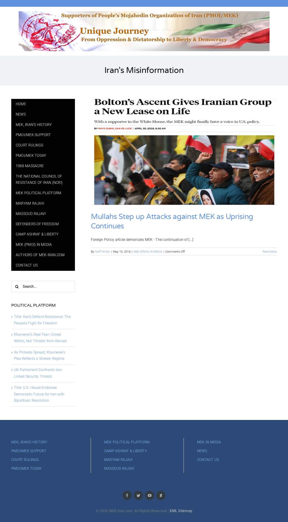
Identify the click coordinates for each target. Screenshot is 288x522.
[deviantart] (160, 495)
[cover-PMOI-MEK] (144, 13)
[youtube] (149, 495)
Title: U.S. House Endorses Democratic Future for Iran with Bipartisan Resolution (39, 394)
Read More (270, 251)
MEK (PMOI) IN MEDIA (147, 251)
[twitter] (138, 495)
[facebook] (127, 495)
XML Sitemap (181, 511)
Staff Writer (102, 251)
